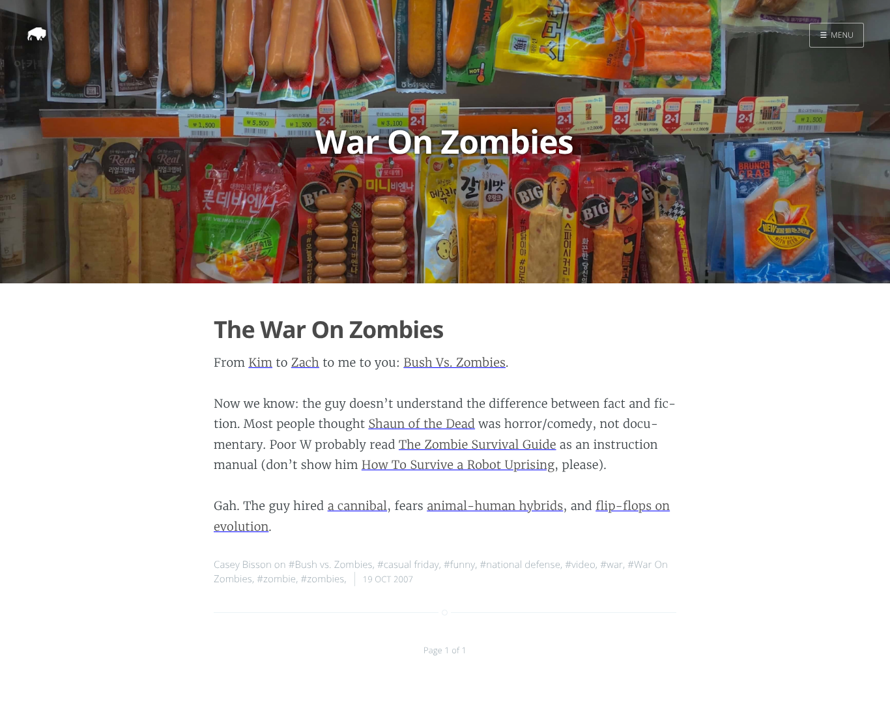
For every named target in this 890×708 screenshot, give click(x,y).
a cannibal (357, 505)
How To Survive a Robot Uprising (458, 464)
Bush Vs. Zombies (454, 362)
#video (580, 564)
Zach (305, 362)
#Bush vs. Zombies (331, 564)
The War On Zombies (328, 329)
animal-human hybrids (495, 505)
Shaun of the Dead (421, 423)
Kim (260, 362)
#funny (459, 564)
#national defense (520, 564)
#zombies (322, 579)
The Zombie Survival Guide (477, 444)
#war (611, 564)
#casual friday (408, 564)
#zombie (276, 579)
